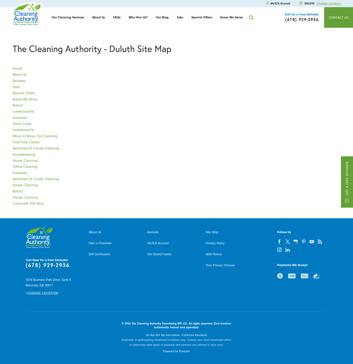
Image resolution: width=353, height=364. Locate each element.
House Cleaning (25, 160)
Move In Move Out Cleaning (35, 136)
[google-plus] (296, 241)
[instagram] (279, 250)
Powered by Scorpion (176, 351)
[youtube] (312, 241)
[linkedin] (287, 250)
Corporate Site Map (28, 203)
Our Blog (162, 17)
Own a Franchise (100, 243)
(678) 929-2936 (48, 265)
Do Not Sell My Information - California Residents (176, 335)
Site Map (212, 232)
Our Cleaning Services (68, 17)
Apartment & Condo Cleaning (36, 148)
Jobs (180, 17)
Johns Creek (22, 124)
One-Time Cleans (26, 142)
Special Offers (201, 17)
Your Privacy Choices (220, 265)
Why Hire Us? (138, 17)
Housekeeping (24, 154)
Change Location (328, 3)
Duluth (17, 68)
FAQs (117, 17)
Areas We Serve (231, 17)
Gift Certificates (99, 254)
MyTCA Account (158, 243)
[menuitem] (68, 17)
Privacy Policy (215, 243)
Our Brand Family (159, 254)
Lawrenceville (23, 111)
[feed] (320, 241)
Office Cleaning (25, 167)
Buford (18, 105)
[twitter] (287, 241)
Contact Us (339, 17)
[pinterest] (304, 241)
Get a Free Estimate (347, 178)
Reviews (19, 81)
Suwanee (20, 118)
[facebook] (279, 241)
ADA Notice (214, 254)
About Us (98, 17)
